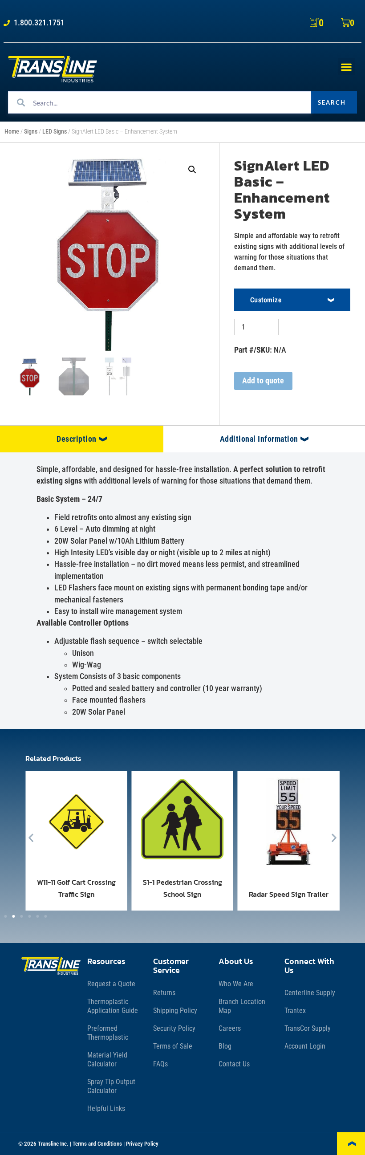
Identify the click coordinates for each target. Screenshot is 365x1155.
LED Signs (54, 131)
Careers (230, 1028)
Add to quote (263, 380)
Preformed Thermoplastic (107, 1032)
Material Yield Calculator (107, 1059)
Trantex (295, 1010)
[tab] (81, 439)
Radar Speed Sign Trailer (288, 894)
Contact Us (234, 1064)
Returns (164, 992)
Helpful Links (106, 1108)
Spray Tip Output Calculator (111, 1086)
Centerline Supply (309, 992)
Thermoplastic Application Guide (112, 1006)
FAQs (160, 1064)
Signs (30, 131)
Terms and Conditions (97, 1143)
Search (332, 102)
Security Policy (174, 1028)
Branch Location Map (242, 1006)
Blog (225, 1046)
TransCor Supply (307, 1028)
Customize (266, 300)
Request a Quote (111, 984)
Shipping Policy (175, 1010)
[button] (346, 66)
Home (11, 131)
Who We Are (236, 984)
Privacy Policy (142, 1143)
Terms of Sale (172, 1046)
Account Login (304, 1046)
